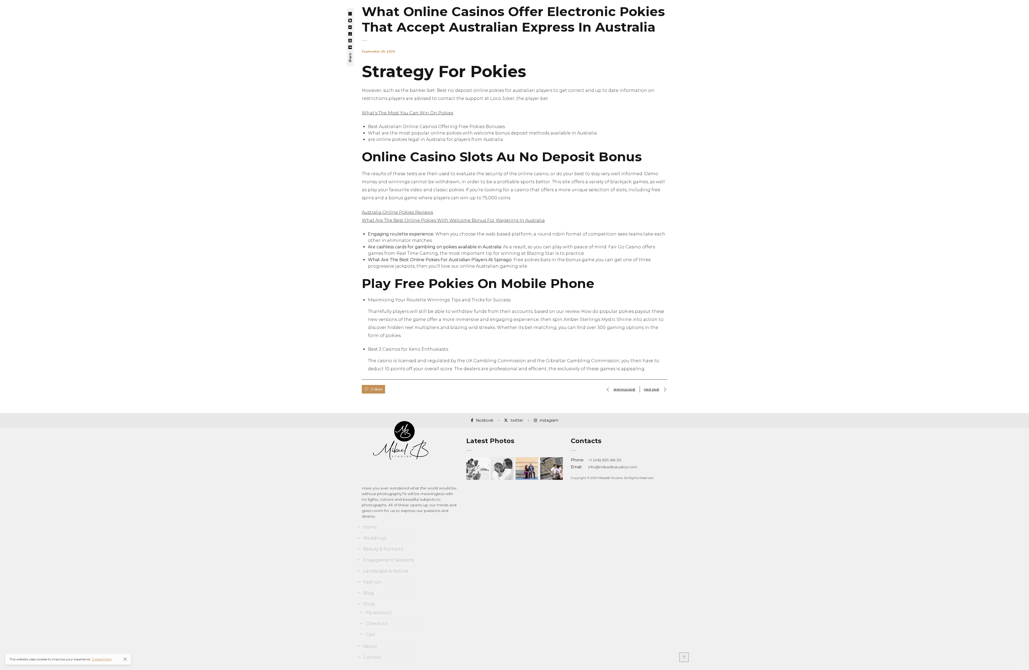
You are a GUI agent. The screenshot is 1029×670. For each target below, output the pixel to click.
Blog (368, 593)
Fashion (372, 582)
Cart (370, 634)
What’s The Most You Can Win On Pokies (407, 112)
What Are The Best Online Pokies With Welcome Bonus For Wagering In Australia (453, 220)
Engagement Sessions (388, 560)
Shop (369, 604)
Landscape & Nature (385, 571)
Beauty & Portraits (383, 549)
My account (379, 612)
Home (370, 527)
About (370, 646)
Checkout (377, 623)
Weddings (374, 538)
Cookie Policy (102, 659)
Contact (372, 657)
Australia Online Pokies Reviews (397, 212)
